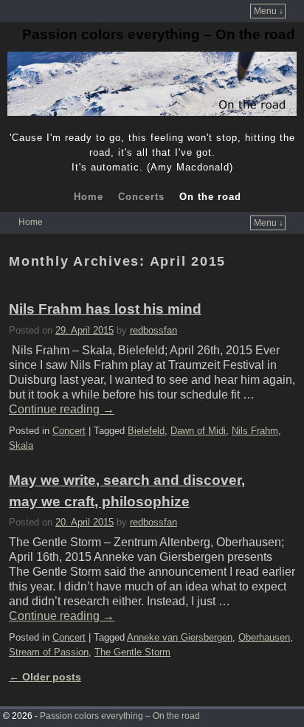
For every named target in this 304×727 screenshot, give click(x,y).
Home (88, 196)
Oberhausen (264, 637)
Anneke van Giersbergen (179, 637)
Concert (69, 430)
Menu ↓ (268, 11)
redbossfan (153, 330)
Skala (21, 445)
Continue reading (61, 409)
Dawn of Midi (198, 430)
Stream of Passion (49, 652)
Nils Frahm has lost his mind (105, 309)
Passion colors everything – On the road (158, 34)
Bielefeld (146, 430)
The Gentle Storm (132, 652)
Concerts (141, 196)
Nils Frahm (255, 430)
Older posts (45, 677)
